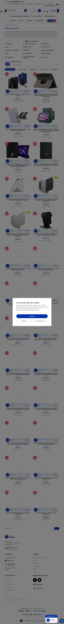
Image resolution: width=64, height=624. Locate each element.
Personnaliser (40, 321)
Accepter (32, 316)
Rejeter (24, 321)
